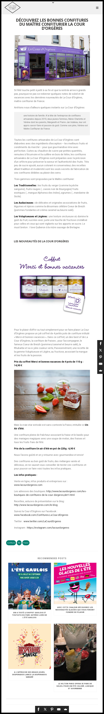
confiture (11, 543)
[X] (45, 709)
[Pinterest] (52, 709)
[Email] (58, 709)
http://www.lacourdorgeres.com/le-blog (36, 505)
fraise (25, 543)
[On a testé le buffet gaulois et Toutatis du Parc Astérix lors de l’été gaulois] (29, 586)
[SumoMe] (65, 709)
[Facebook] (38, 709)
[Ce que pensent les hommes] (9, 7)
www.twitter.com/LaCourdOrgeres (42, 521)
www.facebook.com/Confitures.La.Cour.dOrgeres (41, 515)
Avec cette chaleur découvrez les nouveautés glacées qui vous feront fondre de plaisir (75, 609)
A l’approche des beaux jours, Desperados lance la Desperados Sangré (29, 674)
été (19, 543)
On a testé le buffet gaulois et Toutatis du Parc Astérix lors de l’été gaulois (29, 615)
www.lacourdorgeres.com (28, 484)
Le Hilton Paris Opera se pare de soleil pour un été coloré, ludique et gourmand (75, 686)
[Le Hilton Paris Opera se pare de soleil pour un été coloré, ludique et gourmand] (75, 652)
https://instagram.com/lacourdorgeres (48, 527)
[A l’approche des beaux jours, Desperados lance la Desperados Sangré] (29, 646)
